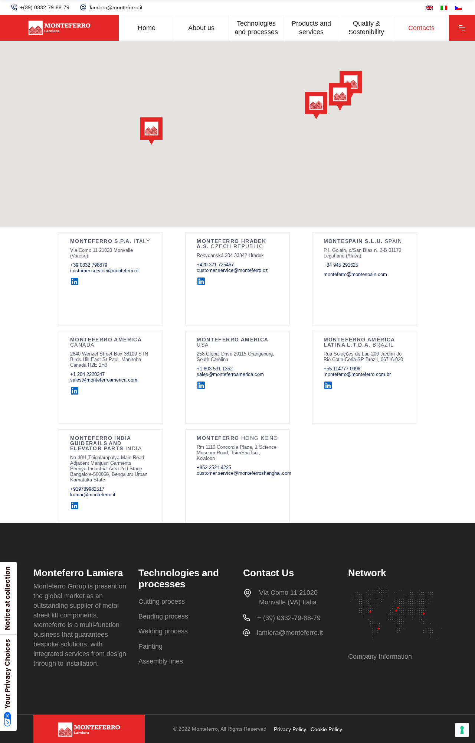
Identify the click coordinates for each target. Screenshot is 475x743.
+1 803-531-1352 (215, 369)
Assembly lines (160, 661)
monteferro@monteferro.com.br (357, 374)
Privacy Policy (290, 729)
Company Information (380, 656)
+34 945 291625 (341, 265)
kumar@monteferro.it (92, 494)
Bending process (163, 616)
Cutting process (161, 601)
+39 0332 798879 (88, 265)
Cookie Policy (326, 729)
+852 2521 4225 (214, 467)
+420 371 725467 (215, 264)
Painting (150, 646)
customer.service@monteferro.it (104, 270)
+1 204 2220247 (87, 374)
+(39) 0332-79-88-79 (44, 7)
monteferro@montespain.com (355, 274)
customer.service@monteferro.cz (232, 270)
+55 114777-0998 (342, 369)
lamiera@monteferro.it (116, 7)
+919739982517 (87, 489)
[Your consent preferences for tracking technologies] (462, 730)
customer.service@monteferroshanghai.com (244, 473)
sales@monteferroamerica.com (103, 380)
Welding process (163, 631)
